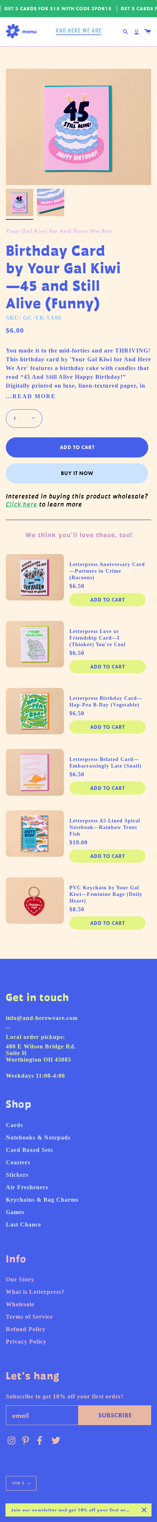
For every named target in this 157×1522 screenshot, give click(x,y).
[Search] (125, 31)
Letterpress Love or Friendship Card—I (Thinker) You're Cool (97, 638)
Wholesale (20, 1304)
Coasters (18, 1162)
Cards (14, 1125)
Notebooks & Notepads (38, 1137)
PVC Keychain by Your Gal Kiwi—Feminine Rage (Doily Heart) (105, 894)
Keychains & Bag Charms (42, 1200)
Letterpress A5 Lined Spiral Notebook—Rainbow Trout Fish (104, 827)
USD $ (18, 1483)
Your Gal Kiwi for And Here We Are (59, 231)
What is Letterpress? (35, 1292)
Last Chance (23, 1224)
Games (15, 1212)
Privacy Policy (26, 1341)
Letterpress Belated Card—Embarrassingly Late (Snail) (105, 763)
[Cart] (147, 31)
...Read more (31, 396)
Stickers (17, 1175)
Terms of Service (29, 1317)
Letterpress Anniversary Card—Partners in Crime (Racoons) (107, 571)
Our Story (20, 1279)
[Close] (144, 1510)
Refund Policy (26, 1329)
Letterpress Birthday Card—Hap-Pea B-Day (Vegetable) (105, 702)
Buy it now (77, 473)
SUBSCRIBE (115, 1415)
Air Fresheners (27, 1187)
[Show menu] (23, 31)
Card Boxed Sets (29, 1150)
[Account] (136, 31)
